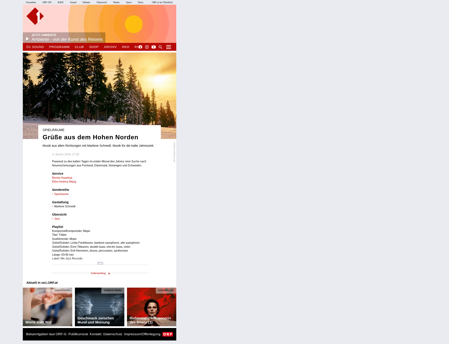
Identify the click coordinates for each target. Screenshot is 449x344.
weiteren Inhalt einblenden (100, 261)
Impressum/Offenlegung (142, 334)
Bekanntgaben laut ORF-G (46, 334)
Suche (160, 47)
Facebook (140, 47)
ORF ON (46, 2)
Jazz (57, 218)
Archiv (110, 47)
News (140, 2)
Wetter (116, 2)
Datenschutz (112, 334)
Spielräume (61, 194)
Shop (94, 47)
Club (79, 47)
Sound (73, 2)
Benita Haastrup (62, 177)
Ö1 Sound (35, 47)
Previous (25, 306)
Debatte (86, 2)
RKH (125, 47)
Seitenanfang (98, 273)
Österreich (102, 2)
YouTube (154, 47)
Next (173, 306)
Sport (129, 2)
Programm (59, 47)
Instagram (147, 47)
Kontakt (95, 334)
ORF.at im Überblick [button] (162, 2)
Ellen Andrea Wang (64, 181)
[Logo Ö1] (35, 16)
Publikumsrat (78, 334)
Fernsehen (31, 2)
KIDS (60, 2)
